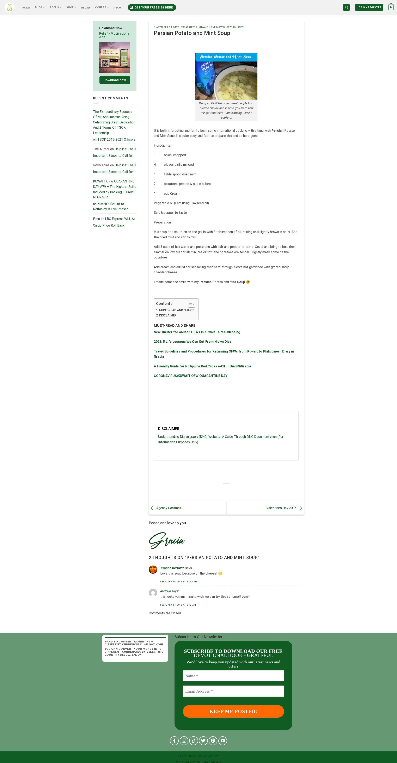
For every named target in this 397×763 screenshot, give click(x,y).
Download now (115, 80)
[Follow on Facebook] (174, 740)
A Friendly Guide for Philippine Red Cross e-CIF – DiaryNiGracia (202, 366)
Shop (70, 7)
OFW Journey (235, 27)
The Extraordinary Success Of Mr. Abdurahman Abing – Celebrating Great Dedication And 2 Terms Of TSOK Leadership (114, 122)
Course (100, 7)
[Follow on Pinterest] (213, 740)
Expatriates (189, 27)
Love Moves (217, 27)
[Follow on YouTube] (222, 740)
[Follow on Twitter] (203, 740)
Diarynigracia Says (166, 27)
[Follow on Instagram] (184, 740)
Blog (38, 7)
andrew (165, 591)
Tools (54, 7)
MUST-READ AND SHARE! (176, 310)
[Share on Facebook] (215, 490)
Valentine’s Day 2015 (281, 508)
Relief (86, 7)
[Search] (346, 7)
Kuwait (203, 27)
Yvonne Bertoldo (172, 568)
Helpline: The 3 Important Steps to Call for (114, 152)
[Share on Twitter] (222, 490)
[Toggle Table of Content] (189, 304)
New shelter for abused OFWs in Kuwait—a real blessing (197, 332)
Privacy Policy (208, 756)
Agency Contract (168, 508)
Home (26, 7)
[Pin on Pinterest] (237, 490)
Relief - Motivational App (114, 35)
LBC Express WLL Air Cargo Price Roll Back (114, 222)
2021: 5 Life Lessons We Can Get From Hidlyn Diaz (192, 342)
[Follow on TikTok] (193, 740)
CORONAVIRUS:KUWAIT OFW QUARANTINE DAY (190, 376)
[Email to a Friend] (230, 490)
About (118, 7)
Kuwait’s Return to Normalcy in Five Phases (110, 206)
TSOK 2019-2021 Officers (116, 139)
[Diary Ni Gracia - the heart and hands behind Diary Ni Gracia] (9, 7)
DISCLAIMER (168, 315)
